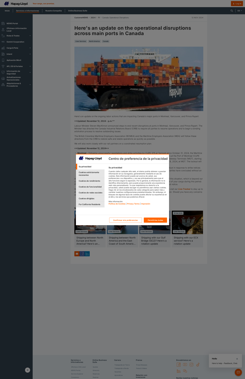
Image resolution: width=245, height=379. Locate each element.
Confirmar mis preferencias (125, 220)
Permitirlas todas (155, 220)
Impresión (145, 204)
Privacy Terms (133, 204)
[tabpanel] (137, 186)
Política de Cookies (117, 204)
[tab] (90, 166)
